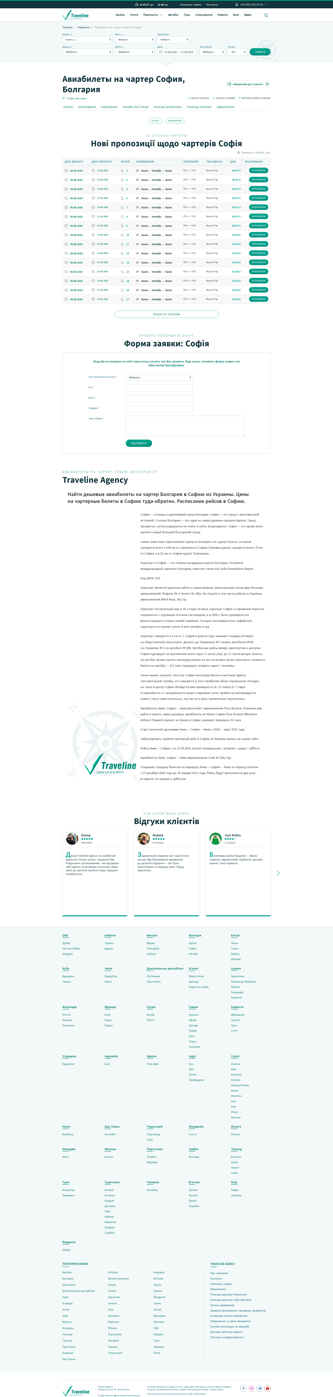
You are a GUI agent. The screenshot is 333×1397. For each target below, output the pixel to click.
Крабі (234, 1162)
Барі (233, 1069)
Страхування (203, 15)
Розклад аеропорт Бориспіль (228, 1294)
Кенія (65, 1309)
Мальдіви (159, 1315)
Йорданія (159, 1297)
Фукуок (193, 1195)
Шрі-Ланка (68, 1359)
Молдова (68, 1328)
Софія (70, 98)
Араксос (194, 1014)
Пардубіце (111, 976)
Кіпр (110, 1309)
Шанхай (236, 959)
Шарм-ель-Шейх (199, 987)
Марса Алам (196, 976)
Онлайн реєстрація (135, 107)
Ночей (231, 46)
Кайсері (109, 1216)
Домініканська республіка (78, 1290)
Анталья (110, 1195)
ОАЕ (156, 1328)
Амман (66, 1249)
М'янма (112, 1328)
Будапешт (68, 1064)
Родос (192, 1041)
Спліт (234, 1030)
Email (92, 397)
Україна (112, 1346)
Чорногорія (115, 1353)
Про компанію (219, 1273)
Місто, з (119, 34)
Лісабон (151, 1156)
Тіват (150, 1139)
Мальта (235, 1134)
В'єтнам (158, 1278)
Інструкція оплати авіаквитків (228, 1315)
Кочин (193, 1074)
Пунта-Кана (154, 981)
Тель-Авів (152, 1064)
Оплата (68, 107)
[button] (153, 15)
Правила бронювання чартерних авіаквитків (238, 1310)
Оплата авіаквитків (222, 1305)
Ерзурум (109, 1227)
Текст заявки (96, 418)
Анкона (235, 1064)
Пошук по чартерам (166, 314)
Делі (191, 1069)
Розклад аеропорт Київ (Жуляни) (230, 1299)
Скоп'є (193, 1134)
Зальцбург (153, 948)
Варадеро (68, 976)
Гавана (66, 981)
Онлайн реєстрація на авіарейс (229, 1326)
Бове (107, 1014)
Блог (236, 15)
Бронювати (259, 170)
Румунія (158, 1334)
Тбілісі (151, 1020)
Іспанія (112, 1303)
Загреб (235, 1020)
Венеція (236, 1117)
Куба (65, 1315)
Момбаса (67, 1134)
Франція (159, 1346)
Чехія (157, 1353)
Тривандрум (196, 1080)
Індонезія (114, 1297)
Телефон (94, 408)
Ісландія (67, 1303)
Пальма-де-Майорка (243, 981)
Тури (187, 15)
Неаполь (236, 1095)
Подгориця (153, 1134)
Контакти (212, 4)
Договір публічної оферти (226, 1332)
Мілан (234, 1090)
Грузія (157, 1284)
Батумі (151, 1014)
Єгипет (112, 1290)
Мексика (159, 1322)
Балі (107, 1064)
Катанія (235, 1080)
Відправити (139, 443)
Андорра (159, 1272)
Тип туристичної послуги (102, 376)
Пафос (235, 1190)
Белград (194, 1156)
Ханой (192, 1200)
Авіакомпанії (225, 107)
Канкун (109, 1156)
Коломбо (110, 1134)
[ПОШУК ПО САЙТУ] (266, 15)
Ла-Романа (153, 976)
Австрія (66, 1272)
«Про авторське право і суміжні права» (205, 1389)
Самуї (234, 1172)
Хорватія (67, 1353)
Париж (109, 1025)
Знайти (260, 52)
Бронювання (87, 107)
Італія (157, 1303)
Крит (192, 1036)
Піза (233, 1101)
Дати (160, 46)
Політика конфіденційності (227, 1337)
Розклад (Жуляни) (199, 107)
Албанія (113, 1272)
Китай (157, 1309)
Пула (234, 1025)
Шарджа (67, 953)
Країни (120, 15)
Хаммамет (68, 1195)
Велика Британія (118, 1278)
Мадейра (152, 1162)
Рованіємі (68, 1025)
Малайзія (113, 1315)
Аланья (109, 1190)
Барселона (237, 976)
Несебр (193, 953)
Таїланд (67, 1340)
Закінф (193, 1025)
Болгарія (81, 98)
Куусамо (67, 1020)
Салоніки (194, 1046)
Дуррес (109, 948)
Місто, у (119, 46)
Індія (65, 1297)
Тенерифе (237, 992)
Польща (67, 1334)
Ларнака (236, 1195)
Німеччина (68, 1284)
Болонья (236, 1074)
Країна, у (67, 46)
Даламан (110, 1206)
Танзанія (113, 1340)
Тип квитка (205, 46)
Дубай (66, 943)
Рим (233, 1106)
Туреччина (68, 1346)
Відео (247, 15)
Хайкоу (235, 953)
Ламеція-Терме (240, 1085)
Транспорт (163, 34)
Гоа (191, 1064)
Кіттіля (66, 1014)
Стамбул (110, 1232)
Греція (112, 1284)
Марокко (113, 1322)
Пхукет (235, 1167)
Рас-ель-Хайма (71, 948)
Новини (223, 15)
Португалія (114, 1334)
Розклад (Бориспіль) (168, 107)
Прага (108, 981)
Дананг (193, 1190)
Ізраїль (158, 1290)
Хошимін (194, 1206)
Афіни (192, 1020)
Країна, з (67, 34)
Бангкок (236, 1156)
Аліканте (236, 997)
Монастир (68, 1190)
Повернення (109, 107)
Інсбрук (151, 953)
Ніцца (108, 1020)
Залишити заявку (190, 4)
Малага (235, 987)
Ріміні (234, 1112)
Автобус (173, 15)
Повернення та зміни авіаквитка (230, 1321)
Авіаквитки (175, 120)
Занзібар (152, 1190)
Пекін (234, 943)
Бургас (193, 943)
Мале (65, 1156)
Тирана (109, 943)
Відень (151, 943)
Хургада (193, 981)
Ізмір (107, 1211)
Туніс (157, 1340)
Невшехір (110, 1222)
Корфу (193, 1030)
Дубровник (238, 1014)
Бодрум (109, 1200)
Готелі (134, 15)
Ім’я (91, 387)
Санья (234, 948)
